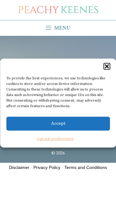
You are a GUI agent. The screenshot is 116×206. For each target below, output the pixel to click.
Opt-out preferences (55, 138)
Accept (58, 123)
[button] (107, 66)
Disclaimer (19, 167)
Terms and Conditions (85, 167)
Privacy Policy (46, 167)
